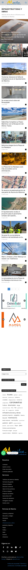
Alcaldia (10, 394)
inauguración (11, 410)
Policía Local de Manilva (9, 428)
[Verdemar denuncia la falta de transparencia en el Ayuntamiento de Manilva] (14, 69)
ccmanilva (4, 400)
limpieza (22, 415)
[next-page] (18, 289)
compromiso (5, 402)
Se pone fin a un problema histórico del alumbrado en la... (13, 236)
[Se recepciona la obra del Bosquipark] (14, 92)
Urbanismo (14, 433)
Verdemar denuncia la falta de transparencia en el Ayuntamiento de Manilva (14, 79)
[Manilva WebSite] (14, 2)
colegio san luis (12, 400)
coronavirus (15, 402)
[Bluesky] (16, 551)
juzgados (17, 415)
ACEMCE (4, 394)
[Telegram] (16, 547)
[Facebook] (3, 547)
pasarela (4, 425)
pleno (20, 425)
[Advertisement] (14, 348)
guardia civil (20, 407)
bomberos (17, 397)
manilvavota (12, 418)
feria (12, 407)
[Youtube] (12, 551)
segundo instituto (6, 433)
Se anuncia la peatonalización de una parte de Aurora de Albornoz (13, 191)
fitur (15, 407)
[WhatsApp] (7, 551)
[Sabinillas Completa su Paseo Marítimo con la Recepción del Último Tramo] (14, 114)
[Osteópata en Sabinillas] (14, 301)
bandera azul (11, 397)
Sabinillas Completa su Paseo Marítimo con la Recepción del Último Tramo (13, 124)
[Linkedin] (12, 547)
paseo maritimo (10, 425)
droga (18, 405)
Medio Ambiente (6, 420)
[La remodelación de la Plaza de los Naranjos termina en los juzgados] (14, 270)
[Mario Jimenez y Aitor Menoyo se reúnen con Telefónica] (14, 248)
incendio (17, 410)
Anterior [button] (3, 301)
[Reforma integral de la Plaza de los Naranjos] (14, 137)
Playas (16, 425)
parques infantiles (17, 423)
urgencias (20, 433)
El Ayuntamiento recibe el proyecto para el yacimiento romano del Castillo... (11, 214)
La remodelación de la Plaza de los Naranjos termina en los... (13, 279)
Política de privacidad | (14, 563)
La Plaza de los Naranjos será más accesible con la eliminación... (12, 169)
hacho (3, 410)
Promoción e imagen (7, 430)
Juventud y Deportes (7, 415)
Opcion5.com (16, 559)
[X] (3, 551)
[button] (3, 453)
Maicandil (4, 418)
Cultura (4, 405)
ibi (6, 410)
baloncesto (4, 397)
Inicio (3, 7)
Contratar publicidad (20, 565)
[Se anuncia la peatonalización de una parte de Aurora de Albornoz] (14, 182)
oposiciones (21, 420)
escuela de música (6, 407)
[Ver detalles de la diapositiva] (14, 320)
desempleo (12, 405)
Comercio (19, 400)
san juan (15, 430)
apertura (16, 394)
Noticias (7, 7)
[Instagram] (7, 547)
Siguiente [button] (24, 301)
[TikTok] (20, 547)
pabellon (5, 423)
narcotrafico (14, 420)
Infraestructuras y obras (11, 413)
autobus (20, 394)
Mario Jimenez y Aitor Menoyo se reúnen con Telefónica (14, 258)
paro (11, 423)
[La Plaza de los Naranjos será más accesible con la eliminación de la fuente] (14, 159)
